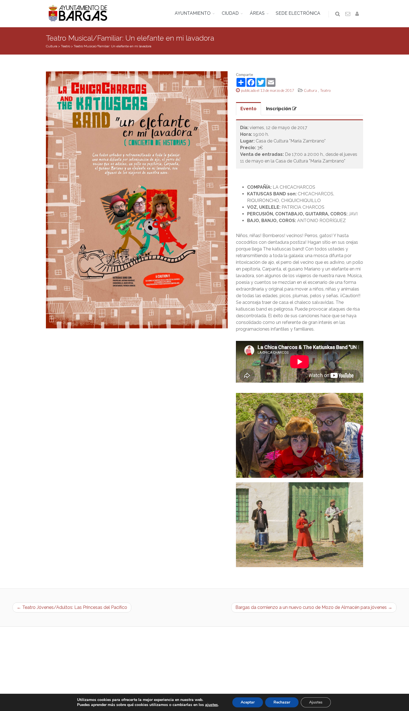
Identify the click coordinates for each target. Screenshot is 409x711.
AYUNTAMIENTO (193, 13)
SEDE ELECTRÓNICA (298, 13)
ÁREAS (257, 13)
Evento (248, 108)
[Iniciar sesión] (358, 14)
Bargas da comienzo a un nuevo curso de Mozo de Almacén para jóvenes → (313, 607)
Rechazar (282, 702)
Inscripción (279, 108)
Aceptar (248, 702)
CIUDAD (230, 13)
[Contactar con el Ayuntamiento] (348, 14)
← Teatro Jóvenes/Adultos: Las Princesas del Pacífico (72, 607)
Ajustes (315, 702)
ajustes (211, 704)
